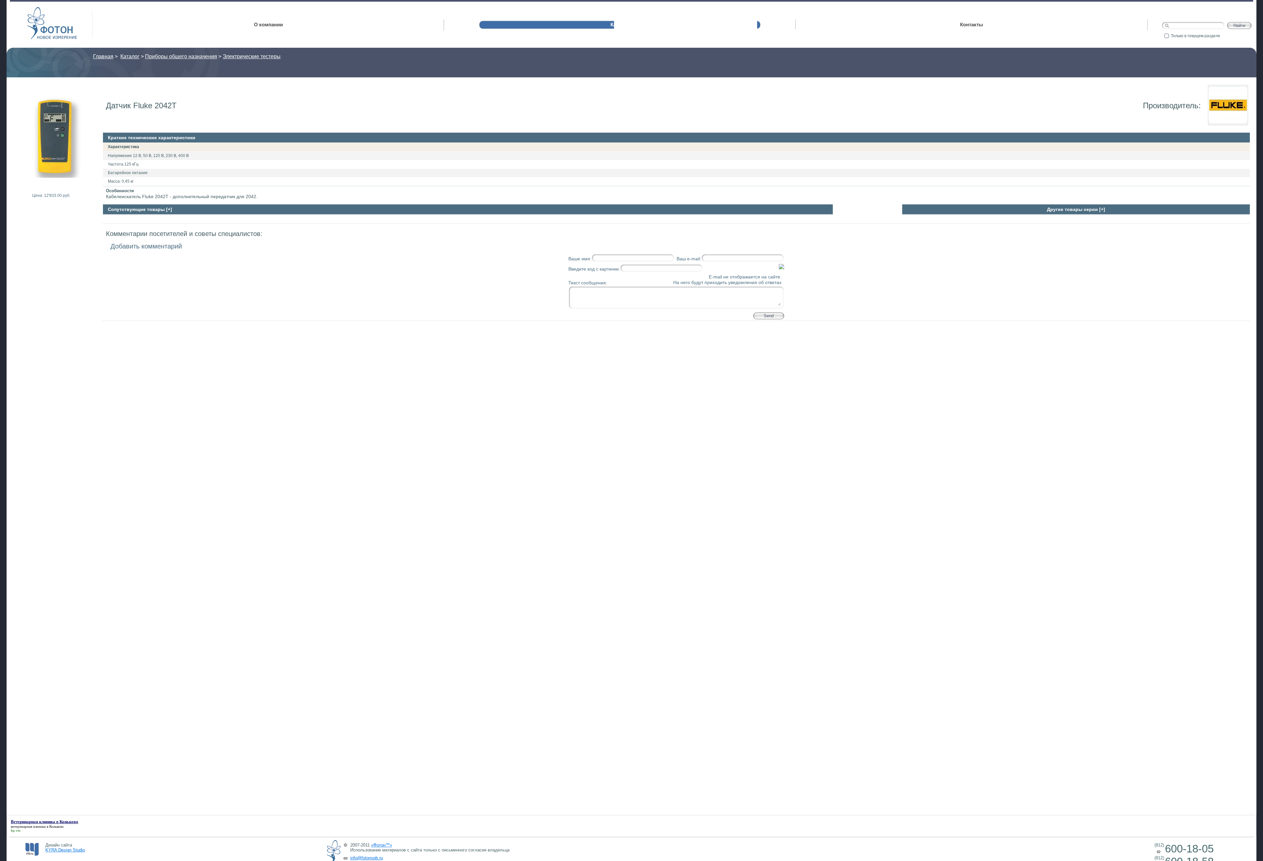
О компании (268, 24)
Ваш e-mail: (689, 258)
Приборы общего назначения (181, 56)
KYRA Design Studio (65, 850)
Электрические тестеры (252, 56)
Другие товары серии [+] (1076, 209)
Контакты (971, 24)
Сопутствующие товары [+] (140, 209)
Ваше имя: (579, 258)
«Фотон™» (381, 845)
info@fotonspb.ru (366, 857)
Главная (103, 56)
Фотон (36, 10)
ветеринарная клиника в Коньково (37, 826)
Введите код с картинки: (594, 269)
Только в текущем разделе (1195, 36)
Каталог (129, 56)
